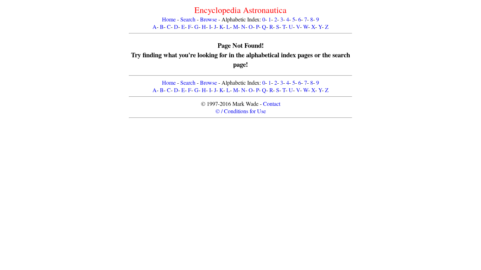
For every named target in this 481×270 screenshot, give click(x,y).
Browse (208, 19)
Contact (271, 103)
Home (169, 19)
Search (187, 19)
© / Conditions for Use (240, 111)
